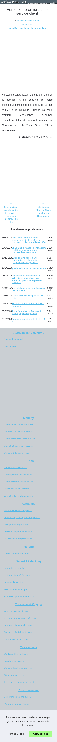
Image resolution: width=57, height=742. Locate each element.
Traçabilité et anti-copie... (16, 589)
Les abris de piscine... (15, 661)
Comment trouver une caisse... (19, 481)
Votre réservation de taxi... (17, 611)
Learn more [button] (28, 725)
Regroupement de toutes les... (19, 474)
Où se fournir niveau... (15, 675)
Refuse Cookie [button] (16, 733)
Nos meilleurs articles (14, 339)
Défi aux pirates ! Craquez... (18, 575)
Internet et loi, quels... (15, 568)
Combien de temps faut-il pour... (20, 424)
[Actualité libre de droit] (28, 2)
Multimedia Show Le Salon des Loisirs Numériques (43, 211)
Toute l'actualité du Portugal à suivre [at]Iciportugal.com (26, 312)
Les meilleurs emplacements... (19, 538)
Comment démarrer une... (17, 453)
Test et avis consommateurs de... (20, 682)
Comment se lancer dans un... (19, 668)
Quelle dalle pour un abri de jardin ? (29, 269)
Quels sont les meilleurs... (17, 654)
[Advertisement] (28, 60)
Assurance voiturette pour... (18, 510)
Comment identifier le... (15, 467)
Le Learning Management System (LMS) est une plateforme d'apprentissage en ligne (29, 250)
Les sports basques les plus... (19, 625)
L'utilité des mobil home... (16, 639)
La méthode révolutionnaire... (18, 496)
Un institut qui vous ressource (19, 446)
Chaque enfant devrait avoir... (19, 632)
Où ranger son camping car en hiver (28, 297)
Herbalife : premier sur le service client (27, 28)
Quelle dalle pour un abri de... (19, 531)
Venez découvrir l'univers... (17, 488)
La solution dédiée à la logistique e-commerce (29, 289)
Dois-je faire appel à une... (17, 524)
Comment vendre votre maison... (20, 438)
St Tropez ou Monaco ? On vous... (21, 618)
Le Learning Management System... (22, 517)
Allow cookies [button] (40, 733)
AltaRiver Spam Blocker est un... (20, 596)
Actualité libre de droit (28, 20)
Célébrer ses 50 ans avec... (18, 697)
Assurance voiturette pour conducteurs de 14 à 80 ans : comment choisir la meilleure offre (29, 239)
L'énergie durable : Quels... (17, 704)
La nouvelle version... (14, 582)
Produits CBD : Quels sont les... (19, 431)
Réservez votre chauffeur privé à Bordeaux (28, 304)
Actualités (27, 24)
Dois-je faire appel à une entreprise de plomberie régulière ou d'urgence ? (25, 260)
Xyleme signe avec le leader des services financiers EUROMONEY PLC (11, 214)
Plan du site (10, 346)
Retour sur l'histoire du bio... (18, 553)
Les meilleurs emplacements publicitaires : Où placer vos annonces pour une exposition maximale (27, 279)
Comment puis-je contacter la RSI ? (28, 320)
